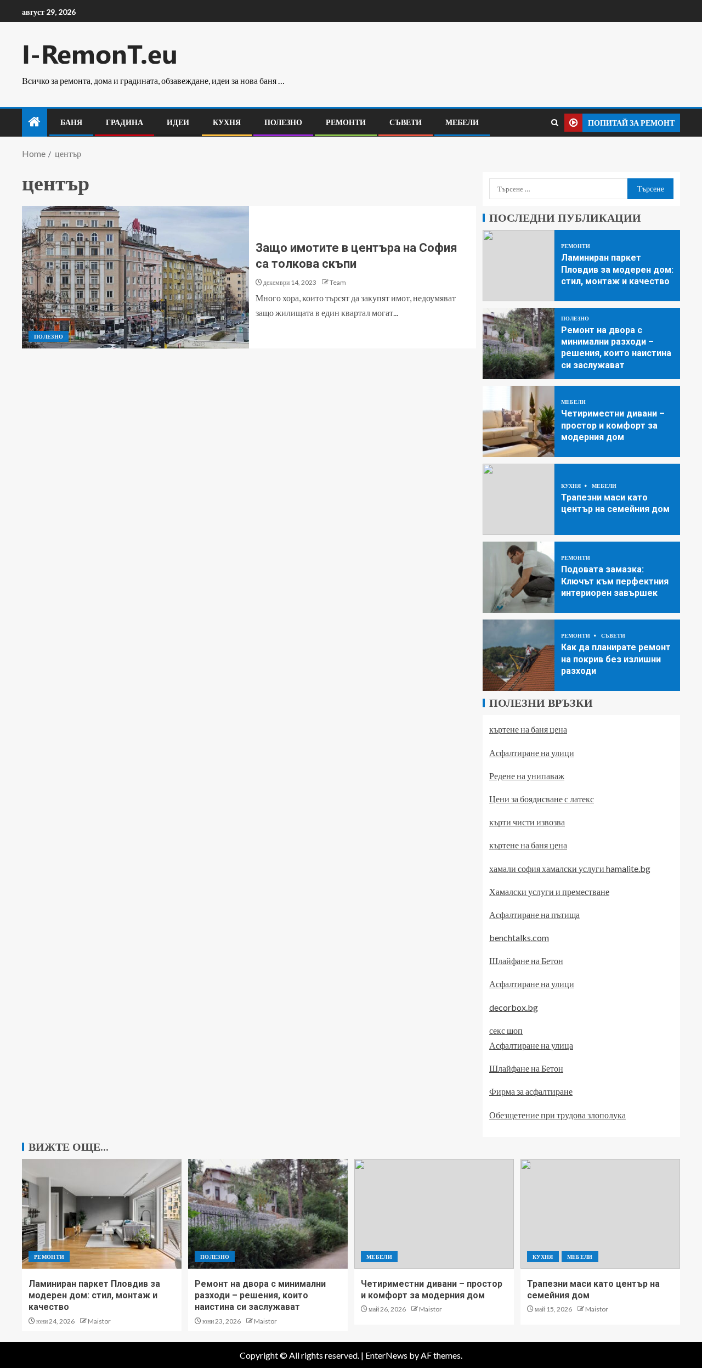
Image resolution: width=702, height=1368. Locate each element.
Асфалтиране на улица (531, 1045)
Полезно (283, 122)
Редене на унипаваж (526, 775)
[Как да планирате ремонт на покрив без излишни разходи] (518, 655)
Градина (124, 122)
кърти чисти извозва (527, 822)
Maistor (99, 1321)
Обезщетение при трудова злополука (557, 1115)
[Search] (555, 122)
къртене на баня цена (528, 729)
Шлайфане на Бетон (526, 960)
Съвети (405, 122)
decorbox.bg (513, 1007)
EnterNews (386, 1355)
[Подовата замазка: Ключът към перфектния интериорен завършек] (518, 577)
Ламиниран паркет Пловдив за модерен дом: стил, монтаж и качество (617, 269)
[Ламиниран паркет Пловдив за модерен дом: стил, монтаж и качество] (518, 265)
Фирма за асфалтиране (531, 1091)
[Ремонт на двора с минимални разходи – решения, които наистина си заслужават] (518, 343)
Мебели (462, 122)
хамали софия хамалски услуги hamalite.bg (569, 868)
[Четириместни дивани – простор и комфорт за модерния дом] (518, 421)
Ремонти (346, 122)
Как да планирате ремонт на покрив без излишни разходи (616, 659)
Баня (71, 122)
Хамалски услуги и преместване (549, 891)
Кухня (227, 122)
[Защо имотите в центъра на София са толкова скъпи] (135, 277)
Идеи (178, 122)
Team (338, 282)
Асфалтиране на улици (531, 752)
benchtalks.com (519, 937)
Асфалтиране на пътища (534, 914)
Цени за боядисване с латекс (541, 798)
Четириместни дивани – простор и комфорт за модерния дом (613, 425)
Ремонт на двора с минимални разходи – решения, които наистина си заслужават (260, 1296)
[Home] (35, 122)
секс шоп (506, 1030)
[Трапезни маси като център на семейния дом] (518, 499)
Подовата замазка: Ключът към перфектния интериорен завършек (615, 581)
